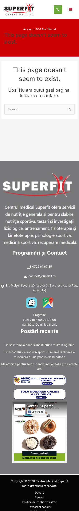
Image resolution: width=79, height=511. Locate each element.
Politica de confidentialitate (39, 502)
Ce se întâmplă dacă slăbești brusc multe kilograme (39, 345)
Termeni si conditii (39, 506)
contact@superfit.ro (42, 276)
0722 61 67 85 (42, 266)
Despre (39, 492)
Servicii (39, 497)
